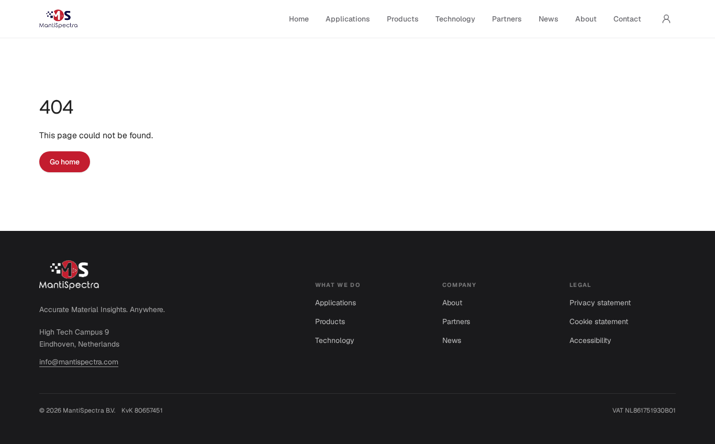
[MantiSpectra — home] (58, 18)
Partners (507, 19)
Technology (455, 19)
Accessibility (590, 340)
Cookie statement (598, 321)
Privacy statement (600, 302)
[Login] (666, 18)
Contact (627, 19)
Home (299, 19)
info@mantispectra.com (78, 362)
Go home (65, 162)
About (586, 19)
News (548, 19)
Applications (348, 19)
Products (403, 19)
